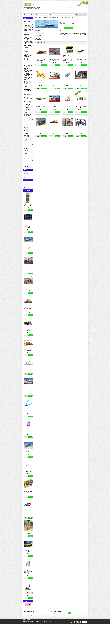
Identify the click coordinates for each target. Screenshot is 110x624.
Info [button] (26, 209)
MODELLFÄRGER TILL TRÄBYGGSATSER (27, 133)
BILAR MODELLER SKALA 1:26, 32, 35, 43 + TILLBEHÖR (28, 46)
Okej (84, 622)
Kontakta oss (50, 14)
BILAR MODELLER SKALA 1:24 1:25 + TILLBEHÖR (27, 50)
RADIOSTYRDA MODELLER (26, 151)
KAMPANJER (26, 166)
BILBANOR (26, 112)
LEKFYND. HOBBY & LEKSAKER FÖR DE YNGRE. (27, 115)
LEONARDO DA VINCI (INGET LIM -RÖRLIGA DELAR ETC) (28, 78)
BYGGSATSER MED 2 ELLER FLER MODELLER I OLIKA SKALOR (28, 92)
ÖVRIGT (25, 164)
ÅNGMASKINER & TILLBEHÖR (27, 160)
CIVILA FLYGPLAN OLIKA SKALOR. (28, 66)
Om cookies (26, 187)
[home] (24, 15)
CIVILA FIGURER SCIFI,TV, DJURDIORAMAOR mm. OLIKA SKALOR (28, 70)
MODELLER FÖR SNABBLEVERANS (27, 21)
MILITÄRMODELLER (27, 107)
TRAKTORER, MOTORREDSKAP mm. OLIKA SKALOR (28, 74)
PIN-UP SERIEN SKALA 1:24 (28, 102)
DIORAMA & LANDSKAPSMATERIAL (28, 144)
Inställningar (70, 622)
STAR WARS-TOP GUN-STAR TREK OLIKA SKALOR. (28, 82)
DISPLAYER (26, 162)
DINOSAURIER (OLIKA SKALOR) (28, 95)
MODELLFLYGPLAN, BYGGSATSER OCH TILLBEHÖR (27, 140)
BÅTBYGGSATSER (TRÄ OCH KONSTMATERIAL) (28, 24)
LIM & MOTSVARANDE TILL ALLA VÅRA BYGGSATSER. (28, 136)
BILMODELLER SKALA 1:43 (28, 35)
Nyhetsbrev (43, 14)
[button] (30, 210)
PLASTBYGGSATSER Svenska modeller (27, 105)
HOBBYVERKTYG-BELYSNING (27, 119)
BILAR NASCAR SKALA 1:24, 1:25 (28, 86)
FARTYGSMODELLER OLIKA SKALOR (28, 61)
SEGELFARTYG (26, 63)
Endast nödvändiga (77, 622)
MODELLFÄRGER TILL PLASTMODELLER (27, 127)
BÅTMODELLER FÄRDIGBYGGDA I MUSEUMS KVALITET (27, 123)
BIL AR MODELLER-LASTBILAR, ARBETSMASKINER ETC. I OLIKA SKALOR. (28, 55)
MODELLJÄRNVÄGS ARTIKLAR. (27, 110)
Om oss (32, 14)
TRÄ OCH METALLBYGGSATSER (28, 154)
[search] (69, 7)
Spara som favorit (40, 32)
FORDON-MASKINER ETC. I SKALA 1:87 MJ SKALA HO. (28, 38)
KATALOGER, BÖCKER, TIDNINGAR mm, (28, 157)
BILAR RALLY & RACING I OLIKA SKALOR (28, 88)
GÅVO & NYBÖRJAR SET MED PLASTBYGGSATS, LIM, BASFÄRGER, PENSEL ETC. (28, 31)
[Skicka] (69, 613)
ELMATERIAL (26, 148)
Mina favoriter (26, 175)
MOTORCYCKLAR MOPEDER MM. (27, 59)
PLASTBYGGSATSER (27, 27)
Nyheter (37, 14)
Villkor (28, 14)
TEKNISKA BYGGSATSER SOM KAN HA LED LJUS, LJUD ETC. (28, 42)
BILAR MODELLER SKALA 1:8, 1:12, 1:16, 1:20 (28, 98)
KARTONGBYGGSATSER (28, 146)
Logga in (25, 177)
